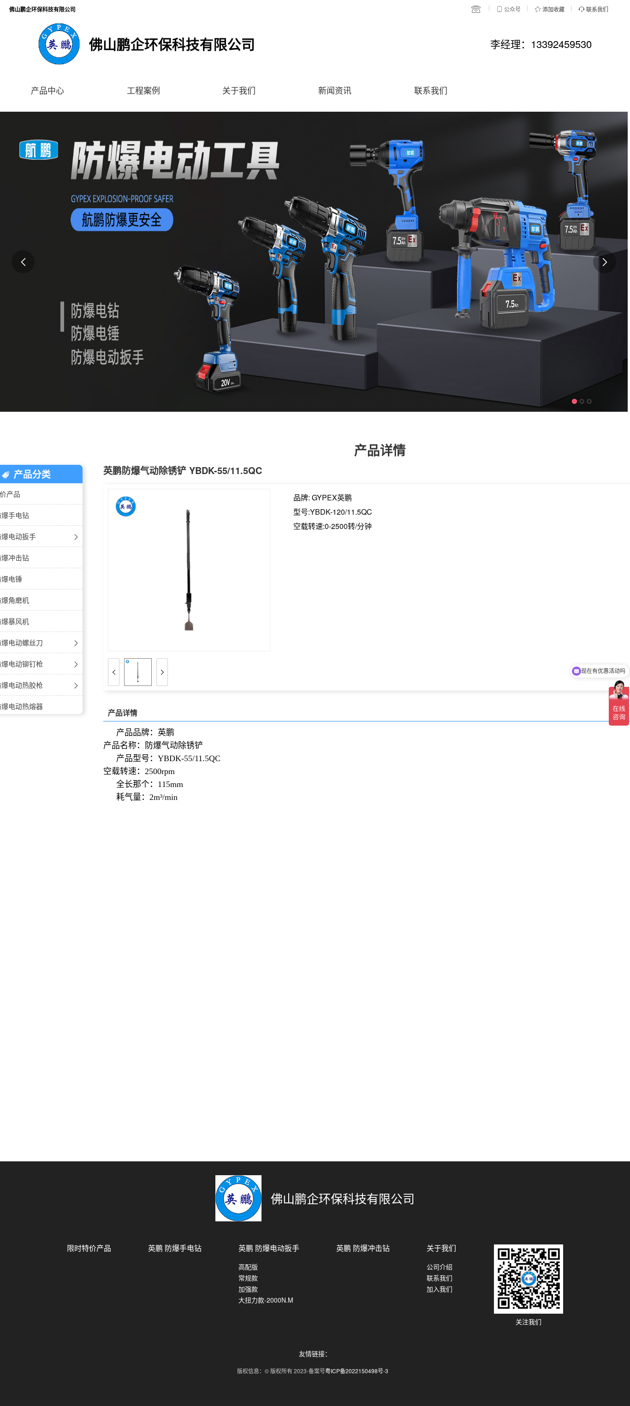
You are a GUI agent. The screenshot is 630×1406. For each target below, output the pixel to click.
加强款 (248, 1288)
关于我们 (239, 90)
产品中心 (47, 90)
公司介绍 (439, 1266)
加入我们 (439, 1288)
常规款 (248, 1277)
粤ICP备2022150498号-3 (356, 1371)
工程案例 (143, 90)
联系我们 (430, 90)
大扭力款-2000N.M (265, 1299)
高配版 (248, 1266)
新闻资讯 (334, 90)
